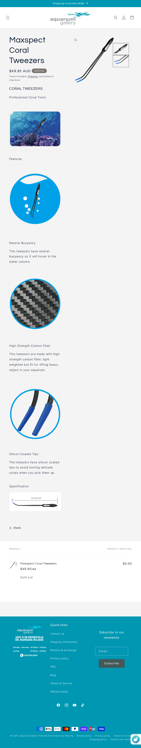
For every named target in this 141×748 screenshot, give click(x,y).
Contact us (57, 633)
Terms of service (123, 735)
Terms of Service (61, 683)
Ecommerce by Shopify (60, 735)
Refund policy (59, 691)
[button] (8, 18)
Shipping (33, 76)
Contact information (121, 739)
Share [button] (17, 527)
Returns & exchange (63, 650)
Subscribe (111, 663)
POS (41, 735)
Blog (53, 675)
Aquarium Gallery (29, 735)
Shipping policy (98, 739)
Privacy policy (59, 658)
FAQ (53, 666)
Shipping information (63, 641)
